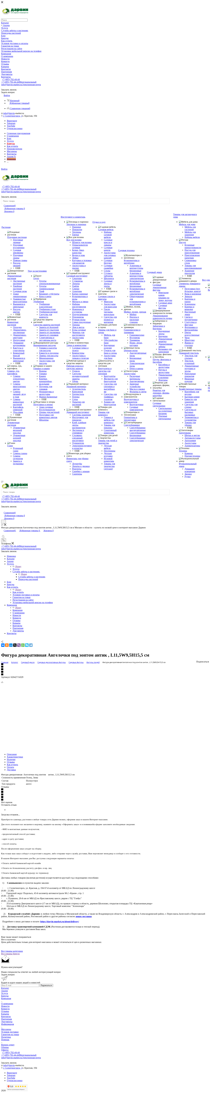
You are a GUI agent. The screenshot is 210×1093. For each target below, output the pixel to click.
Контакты (6, 1016)
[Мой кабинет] (2, 509)
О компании (7, 1003)
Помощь (5, 1039)
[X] (15, 645)
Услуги (16, 569)
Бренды (5, 996)
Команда (5, 1009)
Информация (7, 1024)
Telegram (11, 123)
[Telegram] (31, 645)
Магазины (6, 1029)
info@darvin (9, 113)
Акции (4, 991)
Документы (6, 1021)
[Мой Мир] (11, 645)
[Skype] (27, 645)
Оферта (4, 1050)
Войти (4, 169)
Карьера (5, 1014)
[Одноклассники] (7, 645)
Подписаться (46, 985)
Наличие (11, 759)
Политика (6, 1037)
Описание (12, 754)
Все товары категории (12, 951)
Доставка (11, 770)
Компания (17, 610)
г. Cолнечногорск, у (12, 116)
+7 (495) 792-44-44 (11, 79)
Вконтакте (12, 121)
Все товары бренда (10, 953)
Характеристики (15, 757)
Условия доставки (10, 1032)
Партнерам (6, 1019)
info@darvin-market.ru (21, 84)
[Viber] (19, 645)
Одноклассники (14, 128)
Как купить (18, 592)
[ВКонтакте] (3, 645)
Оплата (10, 767)
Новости (5, 1006)
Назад (18, 566)
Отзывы (11, 762)
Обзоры (5, 1047)
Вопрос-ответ (7, 1045)
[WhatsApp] (23, 645)
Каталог (5, 988)
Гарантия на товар (10, 1034)
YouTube (11, 126)
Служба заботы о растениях (31, 577)
